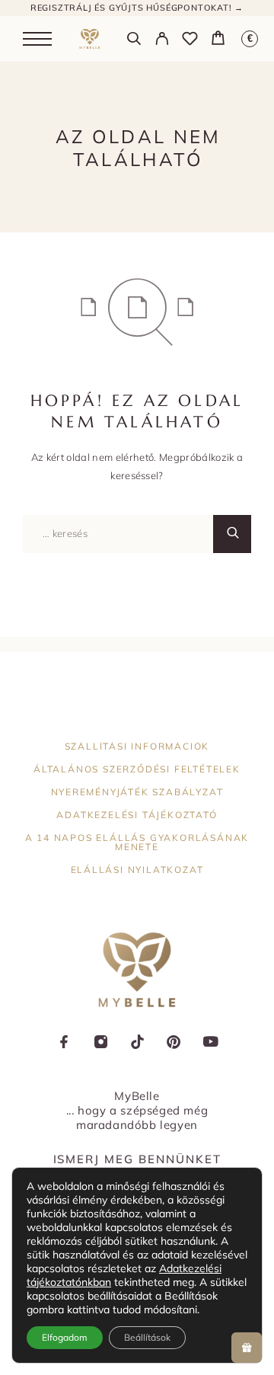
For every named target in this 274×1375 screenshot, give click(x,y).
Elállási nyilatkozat (137, 869)
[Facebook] (64, 1043)
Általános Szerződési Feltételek (137, 769)
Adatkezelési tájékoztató (136, 814)
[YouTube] (210, 1043)
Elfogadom (65, 1337)
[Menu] (37, 39)
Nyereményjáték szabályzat (137, 792)
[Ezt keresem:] (118, 534)
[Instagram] (100, 1043)
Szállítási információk (137, 746)
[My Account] (162, 40)
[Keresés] (134, 40)
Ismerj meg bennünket (137, 1159)
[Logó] (90, 39)
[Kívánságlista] (190, 40)
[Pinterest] (173, 1043)
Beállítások (147, 1337)
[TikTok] (137, 1043)
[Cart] (218, 40)
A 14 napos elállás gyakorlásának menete (137, 842)
